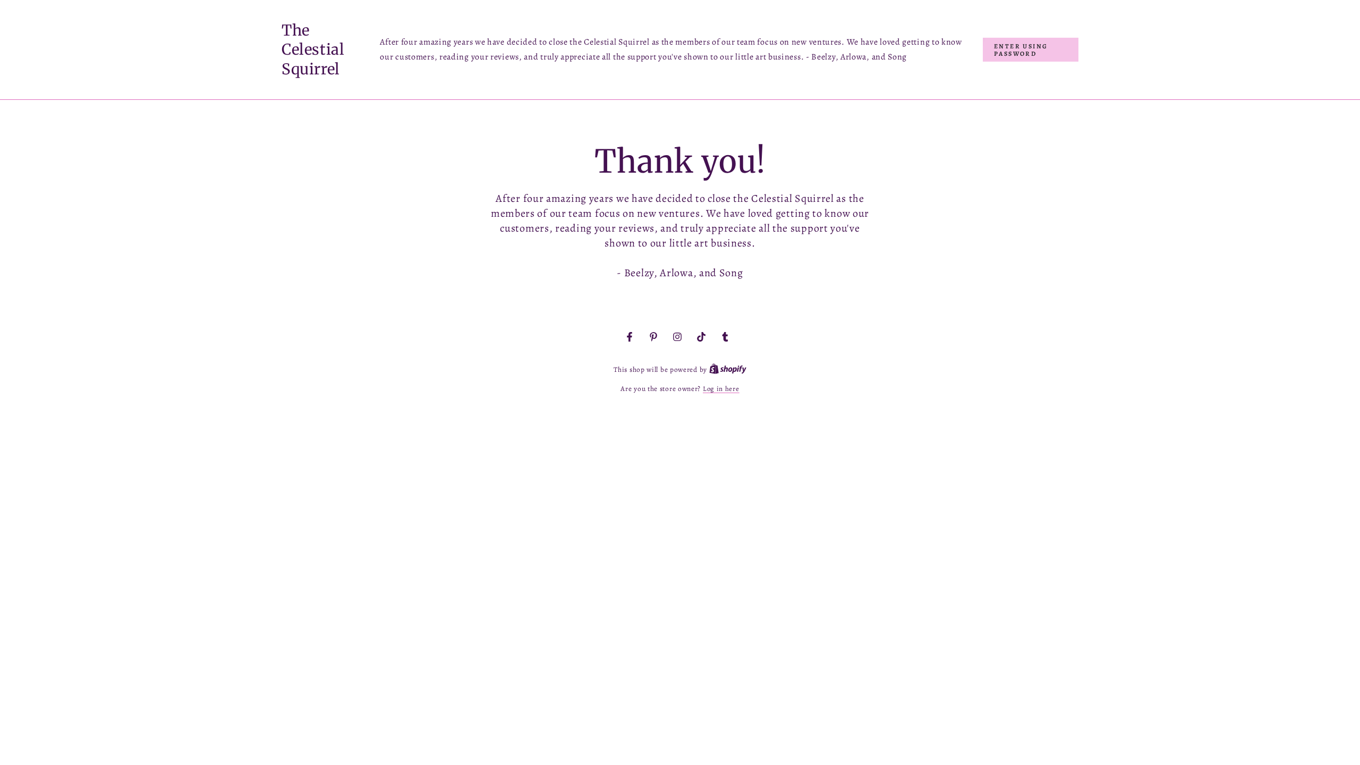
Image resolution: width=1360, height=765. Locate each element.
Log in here (721, 388)
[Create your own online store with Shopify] (727, 369)
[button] (1030, 50)
